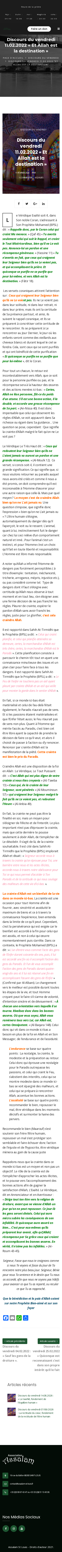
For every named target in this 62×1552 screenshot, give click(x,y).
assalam (40, 172)
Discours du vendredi (43, 58)
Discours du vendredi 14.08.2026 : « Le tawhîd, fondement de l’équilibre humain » (35, 1399)
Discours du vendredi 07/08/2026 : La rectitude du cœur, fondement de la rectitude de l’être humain (35, 1413)
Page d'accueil (13, 58)
